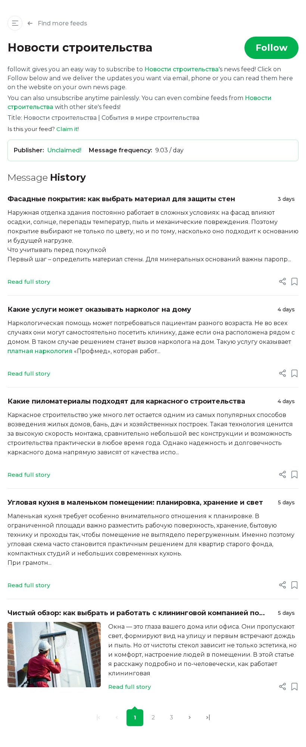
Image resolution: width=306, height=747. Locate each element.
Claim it (67, 129)
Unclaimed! (64, 150)
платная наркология (39, 351)
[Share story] (282, 281)
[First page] (98, 717)
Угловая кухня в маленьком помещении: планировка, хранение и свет (135, 502)
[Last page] (208, 717)
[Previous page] (116, 717)
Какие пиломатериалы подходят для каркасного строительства (126, 401)
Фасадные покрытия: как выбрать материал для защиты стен (121, 199)
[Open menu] (14, 23)
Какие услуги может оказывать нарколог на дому (99, 309)
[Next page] (189, 717)
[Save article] (294, 281)
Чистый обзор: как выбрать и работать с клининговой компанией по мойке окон (133, 613)
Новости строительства (181, 69)
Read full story (28, 281)
